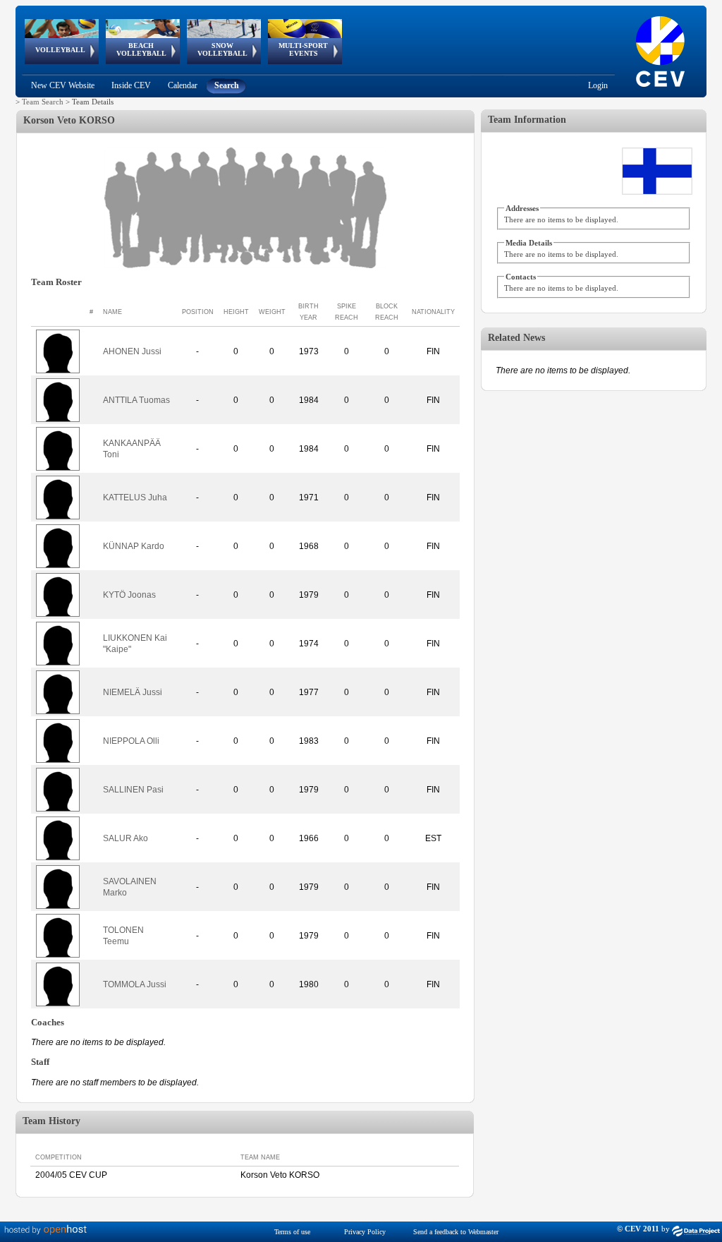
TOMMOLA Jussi (134, 984)
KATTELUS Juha (135, 497)
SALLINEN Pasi (133, 790)
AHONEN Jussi (132, 351)
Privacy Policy (365, 1232)
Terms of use (292, 1232)
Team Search (42, 101)
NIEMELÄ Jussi (132, 692)
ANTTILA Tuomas (136, 400)
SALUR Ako (125, 838)
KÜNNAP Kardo (133, 546)
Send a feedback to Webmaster (455, 1232)
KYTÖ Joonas (129, 595)
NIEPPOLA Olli (131, 741)
